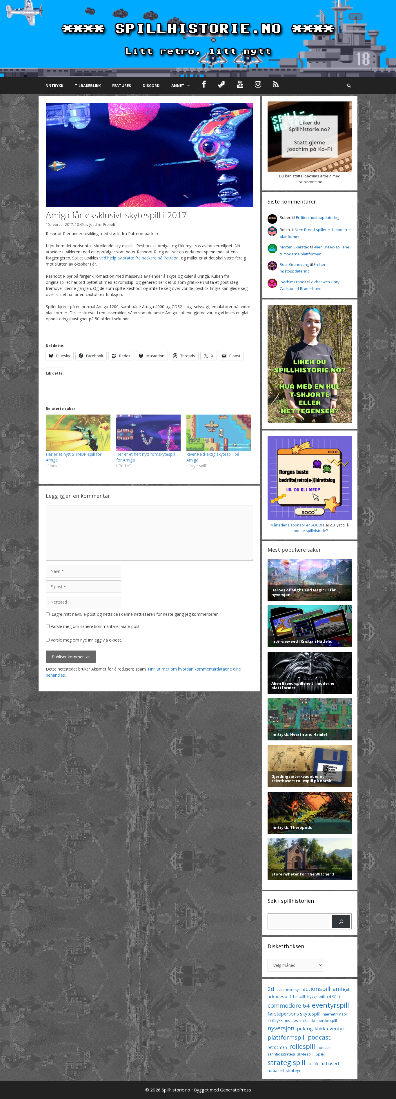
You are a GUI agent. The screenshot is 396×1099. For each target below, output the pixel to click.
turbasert (329, 1063)
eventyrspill (330, 1005)
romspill (324, 1047)
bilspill (299, 996)
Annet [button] (177, 85)
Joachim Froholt (102, 224)
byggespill (316, 996)
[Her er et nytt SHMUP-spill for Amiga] (78, 433)
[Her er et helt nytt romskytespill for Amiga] (148, 433)
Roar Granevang (294, 264)
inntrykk (275, 1020)
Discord (151, 85)
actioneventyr (288, 989)
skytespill (305, 1054)
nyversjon (281, 1028)
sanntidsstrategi (281, 1054)
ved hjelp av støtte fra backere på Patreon (139, 258)
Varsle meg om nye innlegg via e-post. (86, 640)
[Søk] (341, 921)
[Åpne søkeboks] (349, 85)
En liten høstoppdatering (317, 217)
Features (121, 85)
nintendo (307, 1020)
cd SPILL (334, 996)
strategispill (286, 1062)
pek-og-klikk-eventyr (320, 1028)
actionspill (316, 989)
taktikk (313, 1063)
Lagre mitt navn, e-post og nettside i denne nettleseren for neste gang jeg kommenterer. (135, 614)
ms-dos (291, 1020)
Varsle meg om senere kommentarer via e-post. (96, 626)
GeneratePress (235, 1090)
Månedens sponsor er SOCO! (296, 525)
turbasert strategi (284, 1070)
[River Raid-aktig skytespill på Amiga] (218, 433)
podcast (319, 1037)
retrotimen (277, 1047)
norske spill (327, 1020)
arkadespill (279, 996)
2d (271, 988)
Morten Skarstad (294, 247)
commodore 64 (289, 1005)
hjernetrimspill (335, 1014)
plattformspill (287, 1037)
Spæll (321, 1054)
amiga (341, 989)
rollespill (302, 1046)
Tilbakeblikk (88, 85)
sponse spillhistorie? (310, 530)
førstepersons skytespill (294, 1014)
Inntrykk (53, 85)
